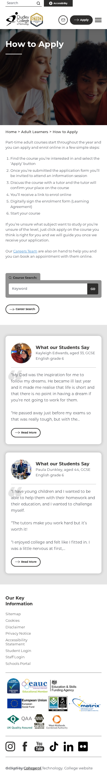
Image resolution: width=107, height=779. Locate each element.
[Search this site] (38, 3)
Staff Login (15, 657)
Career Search (25, 309)
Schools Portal (18, 663)
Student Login (18, 650)
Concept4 (32, 768)
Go (93, 289)
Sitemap (13, 614)
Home (11, 132)
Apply (84, 20)
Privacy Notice (18, 633)
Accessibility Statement (16, 642)
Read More (28, 432)
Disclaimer (15, 627)
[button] (98, 20)
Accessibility (60, 3)
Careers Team (25, 251)
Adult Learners (34, 132)
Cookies (12, 620)
